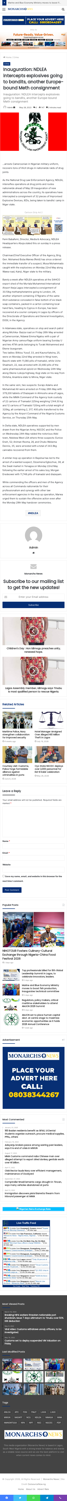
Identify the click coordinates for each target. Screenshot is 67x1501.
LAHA (43, 1412)
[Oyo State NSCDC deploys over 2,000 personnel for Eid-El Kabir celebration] (50, 754)
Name (6, 841)
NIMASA (49, 1417)
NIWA (59, 1417)
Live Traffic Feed (26, 1223)
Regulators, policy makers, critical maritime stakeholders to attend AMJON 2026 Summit (40, 1003)
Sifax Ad (33, 30)
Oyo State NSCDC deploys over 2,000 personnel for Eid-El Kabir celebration (49, 769)
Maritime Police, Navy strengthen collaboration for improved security (16, 734)
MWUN (7, 1417)
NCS (28, 1417)
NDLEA (34, 513)
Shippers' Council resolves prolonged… (19, 1250)
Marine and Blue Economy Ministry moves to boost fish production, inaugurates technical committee (40, 988)
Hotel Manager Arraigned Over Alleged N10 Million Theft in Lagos (48, 734)
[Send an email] (14, 107)
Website (6, 864)
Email (6, 853)
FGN (25, 1412)
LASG (52, 1412)
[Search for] (63, 10)
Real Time (25, 1286)
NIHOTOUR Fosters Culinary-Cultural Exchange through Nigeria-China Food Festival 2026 (29, 955)
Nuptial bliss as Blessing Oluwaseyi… (26, 1229)
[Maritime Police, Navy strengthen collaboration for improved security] (17, 720)
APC (17, 1412)
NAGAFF (18, 1417)
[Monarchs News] (20, 9)
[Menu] (3, 10)
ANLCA (7, 1412)
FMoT (33, 1412)
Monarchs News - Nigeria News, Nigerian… (20, 1236)
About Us (30, 1489)
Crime (16, 57)
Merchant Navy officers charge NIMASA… (26, 1243)
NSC (39, 1423)
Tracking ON (35, 1286)
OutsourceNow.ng (37, 1484)
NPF (31, 1423)
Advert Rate (43, 1489)
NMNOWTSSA (10, 1423)
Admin (10, 107)
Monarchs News (51, 1479)
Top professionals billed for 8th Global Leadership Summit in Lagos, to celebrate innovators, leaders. (42, 973)
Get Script (16, 1286)
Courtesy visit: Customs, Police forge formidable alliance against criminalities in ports (15, 770)
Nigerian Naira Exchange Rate (35, 1209)
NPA (23, 1423)
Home (8, 57)
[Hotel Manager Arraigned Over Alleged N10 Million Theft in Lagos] (50, 720)
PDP (59, 1423)
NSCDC (49, 1423)
